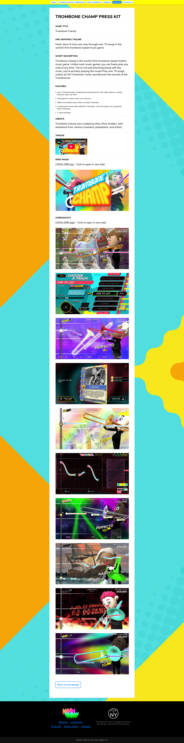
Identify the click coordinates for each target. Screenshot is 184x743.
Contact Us (128, 2)
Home (53, 2)
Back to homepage (68, 684)
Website (85, 726)
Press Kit (117, 2)
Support (107, 2)
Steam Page (71, 726)
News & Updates (94, 2)
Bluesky (63, 722)
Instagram (77, 722)
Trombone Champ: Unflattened (72, 2)
